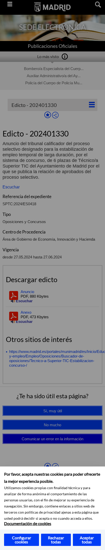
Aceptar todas (87, 539)
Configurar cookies (21, 539)
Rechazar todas (56, 539)
